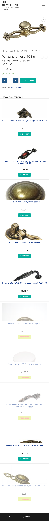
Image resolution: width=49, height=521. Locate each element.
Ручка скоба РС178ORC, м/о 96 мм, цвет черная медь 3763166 (24, 162)
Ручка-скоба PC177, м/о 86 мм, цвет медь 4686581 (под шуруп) (24, 405)
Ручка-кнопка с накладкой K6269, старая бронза (24, 486)
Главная (5, 50)
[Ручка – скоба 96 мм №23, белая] (46, 57)
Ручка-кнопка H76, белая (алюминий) (24, 364)
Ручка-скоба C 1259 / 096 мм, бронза (24, 323)
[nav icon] (43, 5)
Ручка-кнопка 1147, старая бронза (24, 242)
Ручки (13, 50)
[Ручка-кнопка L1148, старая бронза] (42, 57)
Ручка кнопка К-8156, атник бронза (24, 202)
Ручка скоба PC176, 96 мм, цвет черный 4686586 (24, 283)
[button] (43, 20)
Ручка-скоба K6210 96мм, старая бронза (24, 445)
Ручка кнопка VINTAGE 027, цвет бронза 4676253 (24, 120)
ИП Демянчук (10, 3)
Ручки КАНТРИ (24, 50)
